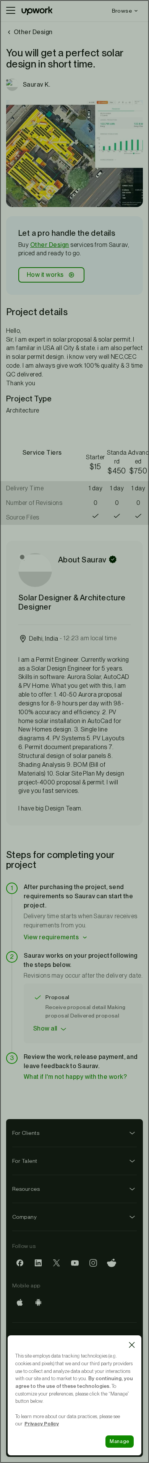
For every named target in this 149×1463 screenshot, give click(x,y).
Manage (120, 1441)
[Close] (132, 1345)
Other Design (49, 244)
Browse (122, 11)
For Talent (24, 1161)
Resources (26, 1189)
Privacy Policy (41, 1423)
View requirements (51, 937)
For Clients (25, 1133)
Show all (45, 1028)
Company (24, 1217)
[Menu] (10, 11)
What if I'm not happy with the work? (75, 1076)
